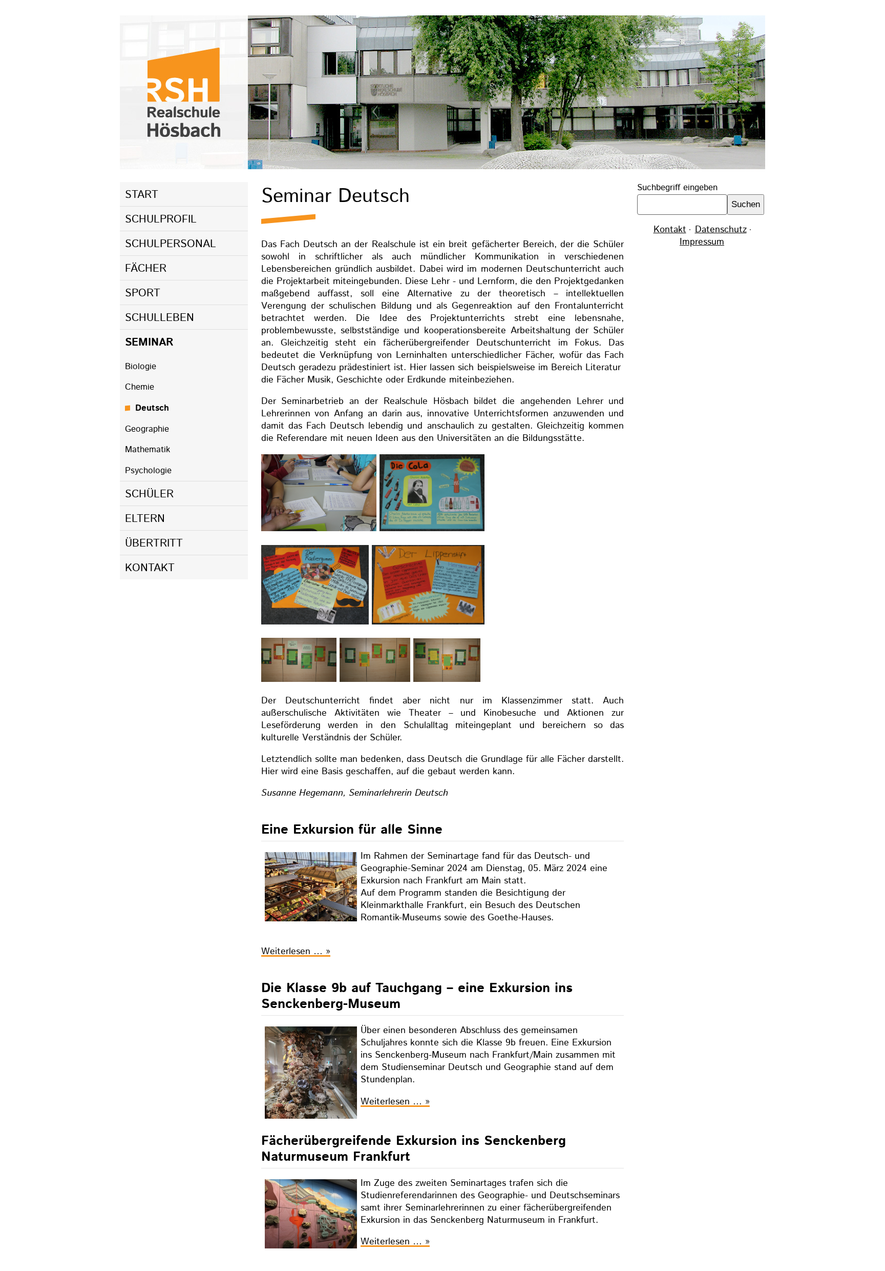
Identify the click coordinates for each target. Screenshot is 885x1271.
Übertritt (154, 543)
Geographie (147, 429)
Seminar (149, 342)
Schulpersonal (170, 244)
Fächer (145, 268)
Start (141, 195)
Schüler (149, 494)
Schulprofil (161, 219)
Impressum (702, 242)
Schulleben (159, 318)
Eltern (145, 519)
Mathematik (147, 449)
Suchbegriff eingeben (677, 187)
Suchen (745, 204)
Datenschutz (721, 229)
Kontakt (150, 568)
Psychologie (148, 471)
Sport (142, 293)
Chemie (139, 387)
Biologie (140, 366)
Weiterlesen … (295, 951)
